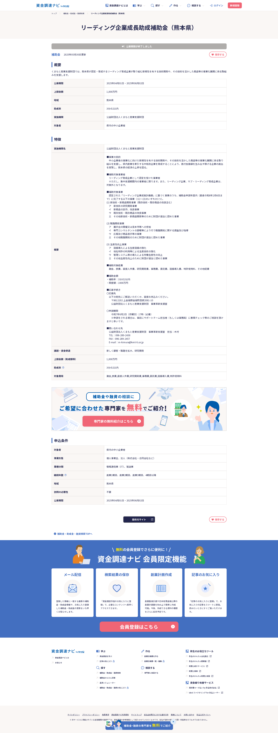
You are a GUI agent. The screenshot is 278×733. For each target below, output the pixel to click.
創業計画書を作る (151, 656)
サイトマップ (136, 714)
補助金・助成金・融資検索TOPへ (74, 533)
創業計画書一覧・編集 (153, 661)
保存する (219, 54)
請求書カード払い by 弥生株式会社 (202, 687)
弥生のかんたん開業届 (197, 661)
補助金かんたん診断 (107, 677)
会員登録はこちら (139, 626)
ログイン (218, 5)
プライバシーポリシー (91, 714)
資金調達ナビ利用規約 (120, 714)
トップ (54, 13)
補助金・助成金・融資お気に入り (113, 687)
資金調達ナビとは (118, 5)
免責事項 (105, 714)
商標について (176, 714)
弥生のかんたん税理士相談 (199, 676)
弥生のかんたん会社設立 (198, 656)
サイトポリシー (74, 714)
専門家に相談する (151, 673)
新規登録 (234, 5)
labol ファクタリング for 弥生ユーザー (204, 692)
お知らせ (58, 662)
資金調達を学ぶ (106, 656)
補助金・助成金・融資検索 (73, 13)
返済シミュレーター (107, 682)
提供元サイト (139, 519)
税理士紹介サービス (197, 666)
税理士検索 (193, 671)
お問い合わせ (189, 714)
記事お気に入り (106, 661)
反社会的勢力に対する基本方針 (156, 714)
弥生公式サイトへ (204, 714)
